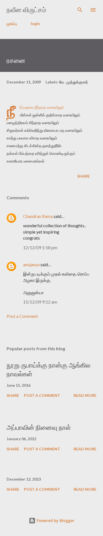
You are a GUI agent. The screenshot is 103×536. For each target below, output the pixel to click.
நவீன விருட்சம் (26, 9)
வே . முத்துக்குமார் (73, 82)
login (35, 23)
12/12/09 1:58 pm (40, 247)
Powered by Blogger (54, 520)
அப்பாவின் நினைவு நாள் (39, 427)
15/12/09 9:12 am (40, 301)
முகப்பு (12, 23)
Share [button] (83, 176)
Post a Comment (22, 316)
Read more (85, 395)
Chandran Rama (38, 216)
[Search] (80, 10)
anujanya (31, 264)
